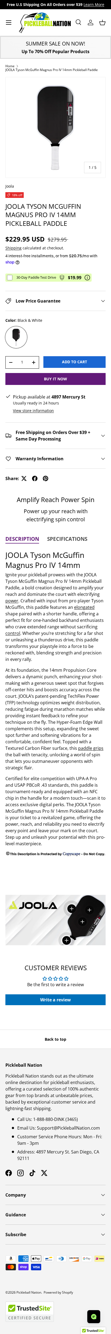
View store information (33, 410)
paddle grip (89, 748)
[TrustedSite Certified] (29, 1311)
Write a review (55, 1000)
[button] (102, 22)
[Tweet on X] (24, 478)
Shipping (13, 247)
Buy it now (55, 378)
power (11, 601)
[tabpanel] (55, 703)
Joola (9, 186)
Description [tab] (22, 538)
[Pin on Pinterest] (45, 478)
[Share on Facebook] (34, 478)
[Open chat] (93, 1316)
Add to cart (74, 361)
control (12, 633)
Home (10, 66)
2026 (12, 1292)
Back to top (55, 1039)
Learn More (94, 4)
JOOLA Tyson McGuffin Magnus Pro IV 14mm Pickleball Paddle (51, 70)
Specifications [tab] (67, 538)
